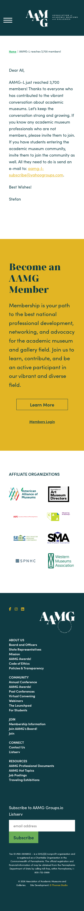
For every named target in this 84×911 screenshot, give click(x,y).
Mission (14, 654)
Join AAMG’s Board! (23, 728)
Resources (18, 761)
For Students (18, 710)
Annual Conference (23, 682)
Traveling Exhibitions (24, 779)
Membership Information (27, 724)
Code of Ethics (19, 663)
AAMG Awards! (20, 658)
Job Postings (18, 775)
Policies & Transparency (26, 668)
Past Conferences (21, 691)
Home (12, 51)
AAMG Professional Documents (31, 765)
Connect (16, 742)
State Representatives (25, 649)
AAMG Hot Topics (21, 770)
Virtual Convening (22, 696)
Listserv (14, 752)
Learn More (42, 404)
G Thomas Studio (59, 885)
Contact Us (17, 747)
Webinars (16, 700)
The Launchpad (20, 705)
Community (19, 677)
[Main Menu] (7, 20)
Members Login (42, 421)
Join (12, 719)
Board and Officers (23, 644)
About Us (16, 640)
